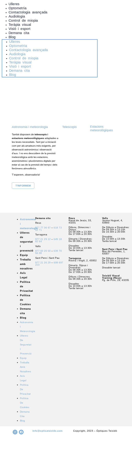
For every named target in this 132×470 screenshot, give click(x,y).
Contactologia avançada (28, 12)
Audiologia (17, 16)
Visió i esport (20, 29)
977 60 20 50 (43, 250)
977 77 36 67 (43, 227)
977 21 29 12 (43, 239)
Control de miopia (23, 20)
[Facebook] (21, 432)
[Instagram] (15, 432)
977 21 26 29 (43, 262)
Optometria (17, 8)
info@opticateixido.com (47, 430)
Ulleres (14, 4)
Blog (12, 37)
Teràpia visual (20, 24)
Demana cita (19, 33)
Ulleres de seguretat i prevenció (26, 241)
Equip (24, 255)
